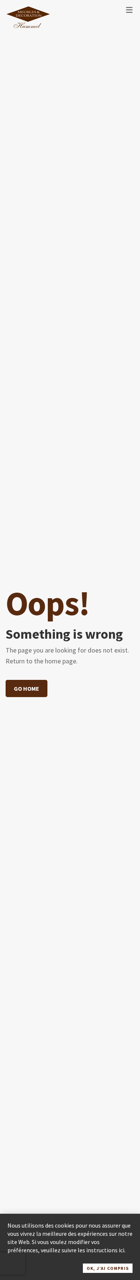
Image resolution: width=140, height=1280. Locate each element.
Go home (26, 688)
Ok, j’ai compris (108, 1268)
